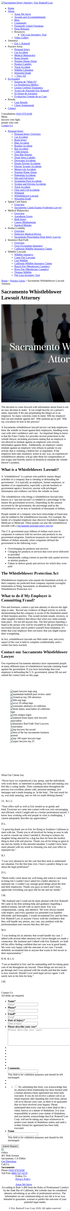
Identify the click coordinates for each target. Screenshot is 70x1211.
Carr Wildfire (21, 260)
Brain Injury (20, 140)
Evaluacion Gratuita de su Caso (30, 96)
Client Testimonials (24, 105)
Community (20, 23)
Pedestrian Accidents (25, 175)
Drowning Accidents (25, 160)
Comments (14, 1068)
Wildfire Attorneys (23, 254)
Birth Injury (20, 219)
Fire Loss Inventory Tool (33, 34)
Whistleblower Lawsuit (26, 195)
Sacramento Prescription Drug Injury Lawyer (37, 237)
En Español (14, 78)
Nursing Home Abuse (25, 61)
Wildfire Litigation (23, 70)
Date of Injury (16, 1020)
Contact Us (7, 125)
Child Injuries (21, 151)
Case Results (21, 102)
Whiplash (19, 192)
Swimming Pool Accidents (28, 181)
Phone (12, 1007)
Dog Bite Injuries (23, 154)
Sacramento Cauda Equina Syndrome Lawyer (38, 207)
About (11, 11)
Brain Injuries (21, 58)
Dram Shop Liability (24, 157)
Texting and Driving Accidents (30, 184)
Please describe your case (22, 1026)
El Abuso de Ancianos (25, 93)
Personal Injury (22, 49)
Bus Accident (21, 148)
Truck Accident (22, 67)
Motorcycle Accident (25, 169)
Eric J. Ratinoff (22, 43)
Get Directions (8, 1161)
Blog (16, 20)
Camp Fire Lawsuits (24, 257)
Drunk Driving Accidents (27, 163)
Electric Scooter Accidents (27, 166)
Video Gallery (21, 37)
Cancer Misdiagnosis (25, 222)
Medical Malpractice (24, 55)
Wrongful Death (22, 73)
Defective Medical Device (27, 234)
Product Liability (23, 64)
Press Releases (21, 28)
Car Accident (21, 52)
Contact (12, 108)
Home (11, 8)
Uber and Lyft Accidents (27, 190)
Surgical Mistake (23, 225)
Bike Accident (21, 142)
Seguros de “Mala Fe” (25, 81)
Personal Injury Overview (27, 134)
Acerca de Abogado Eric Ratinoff (31, 90)
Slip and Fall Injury (24, 178)
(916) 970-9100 (24, 113)
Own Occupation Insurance (28, 245)
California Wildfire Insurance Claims (33, 248)
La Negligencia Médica (26, 84)
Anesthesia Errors (23, 216)
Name (12, 1001)
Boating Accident (23, 145)
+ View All (20, 75)
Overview (19, 204)
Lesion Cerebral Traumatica (28, 87)
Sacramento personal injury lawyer (35, 525)
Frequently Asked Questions (28, 26)
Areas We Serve (22, 14)
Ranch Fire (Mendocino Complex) (32, 266)
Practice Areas (17, 280)
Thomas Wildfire (23, 272)
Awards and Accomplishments (30, 17)
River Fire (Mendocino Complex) (31, 269)
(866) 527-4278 (19, 1173)
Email (12, 1014)
